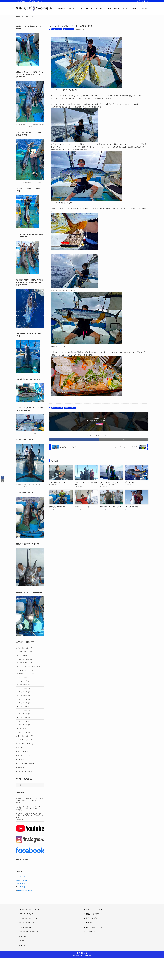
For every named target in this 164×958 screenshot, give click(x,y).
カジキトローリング (56, 29)
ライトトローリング (68, 29)
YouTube (22, 941)
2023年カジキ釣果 (25, 652)
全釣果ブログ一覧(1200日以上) (29, 932)
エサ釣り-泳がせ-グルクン (28, 918)
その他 (21, 759)
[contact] (145, 1)
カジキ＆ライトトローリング (29, 909)
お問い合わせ (21, 883)
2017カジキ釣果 (24, 695)
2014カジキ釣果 (24, 706)
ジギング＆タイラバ (26, 740)
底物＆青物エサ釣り (25, 744)
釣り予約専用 (21, 887)
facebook (22, 945)
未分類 (21, 767)
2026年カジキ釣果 (25, 662)
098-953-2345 (21, 876)
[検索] (147, 1)
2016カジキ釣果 (24, 699)
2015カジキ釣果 (24, 703)
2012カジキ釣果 (24, 714)
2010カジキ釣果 (24, 721)
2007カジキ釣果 (24, 732)
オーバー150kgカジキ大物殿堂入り (30, 666)
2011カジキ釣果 (24, 717)
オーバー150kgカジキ (26, 923)
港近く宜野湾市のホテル (95, 918)
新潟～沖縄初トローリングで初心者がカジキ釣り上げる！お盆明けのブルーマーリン (29, 800)
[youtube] (142, 1)
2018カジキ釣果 (24, 692)
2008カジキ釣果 (24, 728)
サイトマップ (90, 932)
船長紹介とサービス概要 (94, 909)
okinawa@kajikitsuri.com (24, 890)
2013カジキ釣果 (24, 710)
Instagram (22, 936)
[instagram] (140, 1)
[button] (74, 439)
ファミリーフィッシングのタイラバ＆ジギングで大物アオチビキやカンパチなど (29, 808)
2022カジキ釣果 (24, 677)
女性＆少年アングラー (26, 673)
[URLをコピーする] (123, 439)
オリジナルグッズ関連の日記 (27, 763)
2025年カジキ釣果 (25, 659)
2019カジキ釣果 (24, 688)
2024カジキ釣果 (24, 655)
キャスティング (24, 755)
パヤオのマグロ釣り (25, 771)
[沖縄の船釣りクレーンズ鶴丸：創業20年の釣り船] (34, 8)
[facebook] (135, 1)
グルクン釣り (23, 752)
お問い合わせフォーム (94, 923)
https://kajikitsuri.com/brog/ (24, 865)
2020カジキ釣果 (24, 684)
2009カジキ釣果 (24, 725)
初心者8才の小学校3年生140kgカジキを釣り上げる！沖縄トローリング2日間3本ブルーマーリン (29, 816)
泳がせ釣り (23, 748)
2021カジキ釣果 (24, 681)
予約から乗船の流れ (92, 914)
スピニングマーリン (26, 670)
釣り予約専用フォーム (94, 927)
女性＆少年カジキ (25, 927)
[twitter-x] (137, 1)
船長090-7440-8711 (21, 880)
